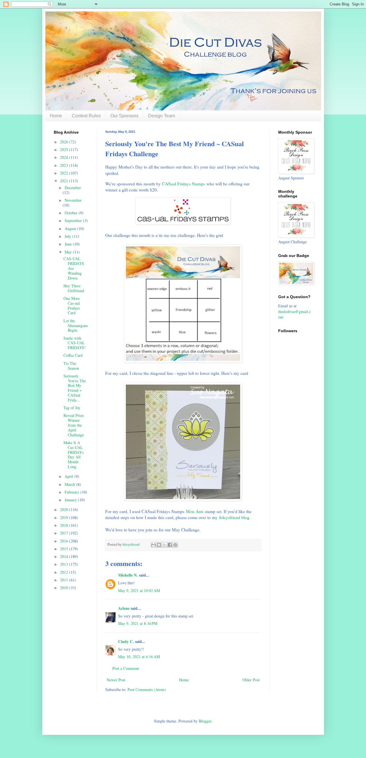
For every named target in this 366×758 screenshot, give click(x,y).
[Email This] (153, 545)
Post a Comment (125, 668)
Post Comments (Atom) (147, 689)
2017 (64, 533)
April (69, 476)
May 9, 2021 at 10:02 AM (139, 590)
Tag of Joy (71, 407)
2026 (64, 142)
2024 (64, 157)
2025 (64, 149)
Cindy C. (126, 641)
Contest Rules (86, 115)
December (73, 187)
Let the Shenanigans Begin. (75, 325)
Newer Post (116, 679)
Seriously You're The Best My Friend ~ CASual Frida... (74, 388)
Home (56, 115)
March (70, 484)
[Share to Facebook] (170, 545)
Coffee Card (73, 355)
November (73, 200)
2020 (64, 509)
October (72, 212)
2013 (64, 564)
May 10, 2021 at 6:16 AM (139, 656)
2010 (64, 587)
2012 (64, 572)
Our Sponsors (124, 115)
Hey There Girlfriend (73, 288)
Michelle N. (128, 575)
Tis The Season (71, 366)
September (74, 220)
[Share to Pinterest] (175, 545)
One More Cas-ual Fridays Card (71, 305)
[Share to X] (164, 545)
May (69, 252)
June (69, 244)
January (71, 499)
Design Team (161, 115)
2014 (64, 556)
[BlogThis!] (159, 545)
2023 (64, 165)
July (68, 236)
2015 (64, 548)
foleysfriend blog (234, 517)
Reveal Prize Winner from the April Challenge (73, 425)
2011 (64, 580)
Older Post (251, 679)
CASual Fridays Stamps (183, 184)
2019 (64, 517)
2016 (64, 541)
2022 (64, 173)
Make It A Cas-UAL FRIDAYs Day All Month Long (73, 454)
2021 (64, 180)
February (72, 492)
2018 (64, 525)
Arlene (124, 608)
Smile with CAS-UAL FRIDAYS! (74, 343)
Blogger (205, 721)
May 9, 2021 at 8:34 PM (137, 623)
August (71, 228)
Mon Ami (194, 511)
